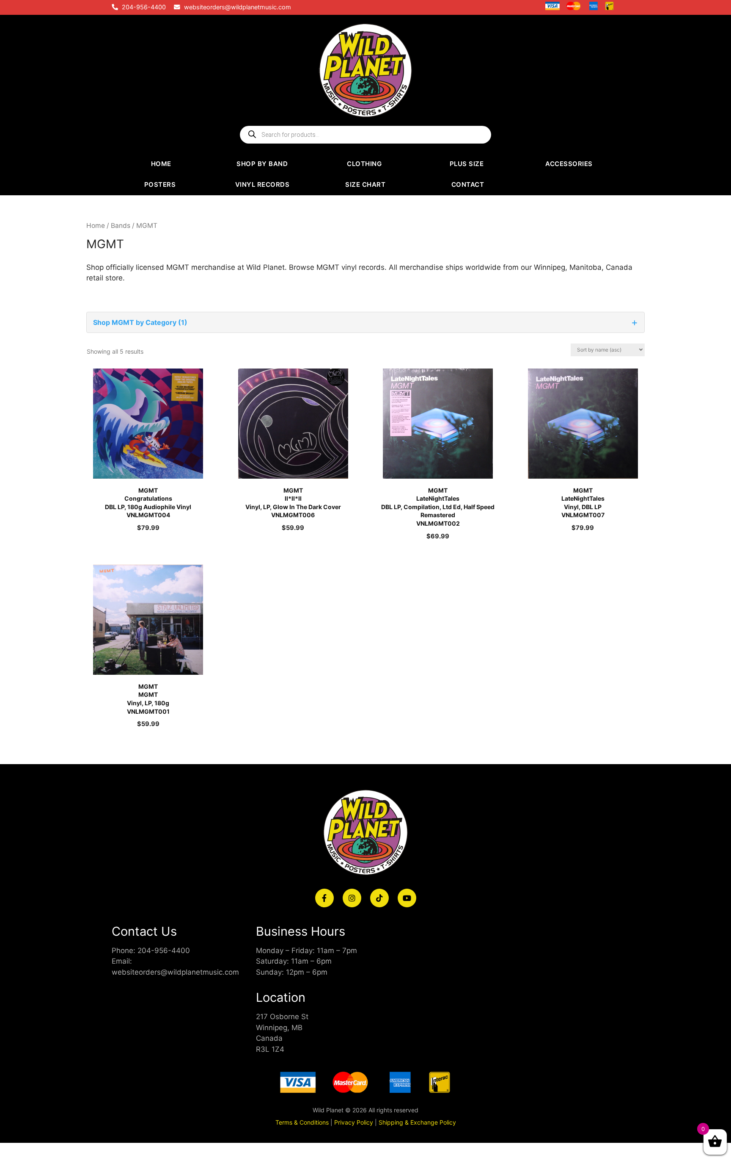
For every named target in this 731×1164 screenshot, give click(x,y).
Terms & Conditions (302, 1122)
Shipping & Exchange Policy (417, 1122)
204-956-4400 (144, 7)
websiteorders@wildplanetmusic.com (237, 7)
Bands (120, 226)
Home (95, 226)
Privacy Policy (353, 1122)
